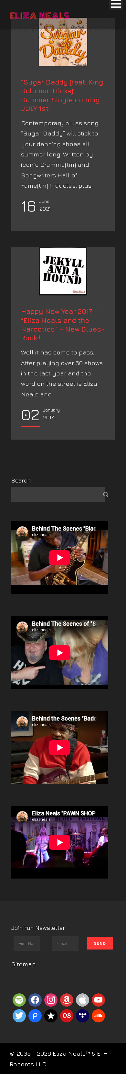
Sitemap (23, 964)
